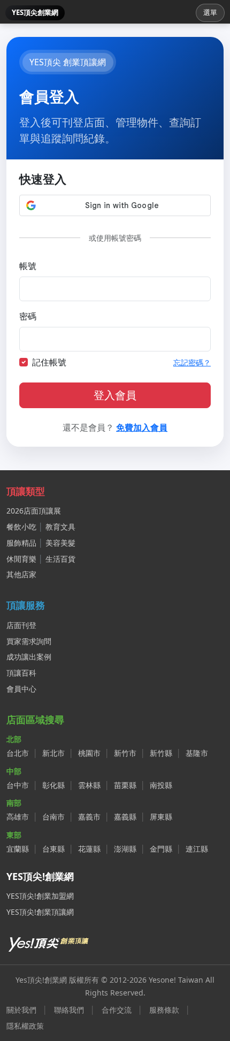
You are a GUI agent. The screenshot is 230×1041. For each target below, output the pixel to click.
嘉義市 (89, 817)
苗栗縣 (125, 785)
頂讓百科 (21, 673)
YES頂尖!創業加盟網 (40, 896)
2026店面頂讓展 (33, 511)
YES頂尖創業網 (35, 12)
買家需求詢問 (28, 641)
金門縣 (161, 849)
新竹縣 (161, 753)
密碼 (27, 316)
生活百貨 (60, 559)
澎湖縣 (125, 849)
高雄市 (17, 817)
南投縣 (161, 785)
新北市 (53, 753)
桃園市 (89, 753)
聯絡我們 (69, 1010)
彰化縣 (53, 785)
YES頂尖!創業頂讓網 (40, 912)
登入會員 (115, 395)
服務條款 (164, 1010)
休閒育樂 (21, 559)
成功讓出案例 (28, 657)
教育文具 (60, 527)
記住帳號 (49, 362)
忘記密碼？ (192, 362)
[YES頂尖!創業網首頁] (49, 942)
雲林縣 (89, 785)
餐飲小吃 (21, 527)
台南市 (53, 817)
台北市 (17, 753)
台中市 (17, 785)
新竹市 (125, 753)
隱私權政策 (25, 1026)
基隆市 (197, 753)
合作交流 (117, 1010)
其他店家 (21, 574)
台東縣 (53, 849)
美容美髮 (60, 543)
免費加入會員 (141, 427)
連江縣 (197, 849)
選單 (210, 12)
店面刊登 (21, 625)
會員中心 (21, 689)
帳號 (27, 266)
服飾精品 (21, 543)
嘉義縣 (125, 817)
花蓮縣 (89, 849)
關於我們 (21, 1010)
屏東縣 (161, 817)
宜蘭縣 (17, 849)
